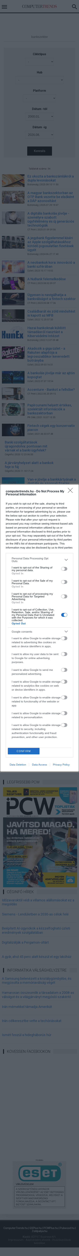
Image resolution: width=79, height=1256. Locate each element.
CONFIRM (24, 751)
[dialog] (39, 628)
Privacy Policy (61, 764)
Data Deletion (18, 764)
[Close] (71, 491)
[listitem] (39, 559)
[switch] (64, 569)
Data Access (39, 764)
